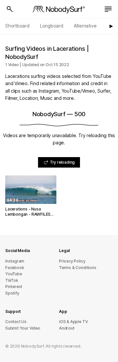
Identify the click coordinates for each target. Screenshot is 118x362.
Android (66, 328)
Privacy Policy (72, 261)
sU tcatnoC (16, 321)
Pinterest (13, 286)
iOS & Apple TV (73, 321)
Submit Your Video (22, 328)
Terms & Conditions (77, 267)
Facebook (14, 267)
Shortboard (17, 25)
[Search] (9, 9)
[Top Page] (59, 9)
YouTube (13, 273)
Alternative (85, 25)
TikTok (11, 280)
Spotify (12, 293)
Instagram (14, 261)
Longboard (51, 25)
